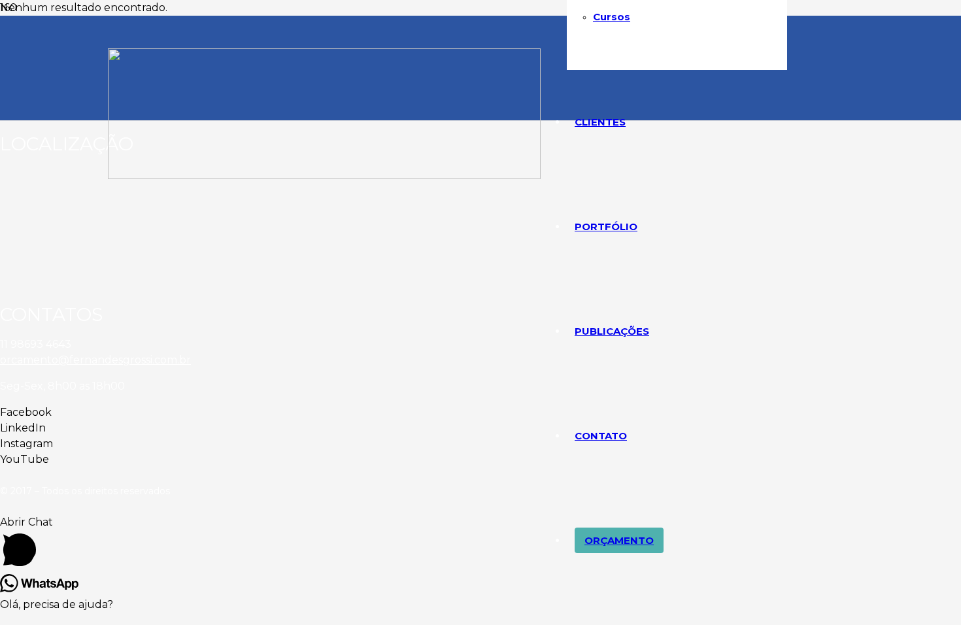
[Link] (324, 175)
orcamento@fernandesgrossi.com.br (95, 360)
